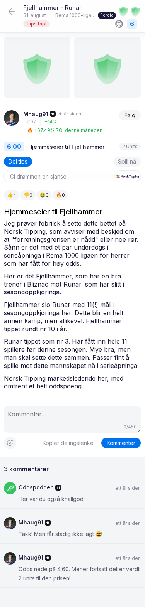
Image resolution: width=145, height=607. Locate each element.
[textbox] (72, 304)
